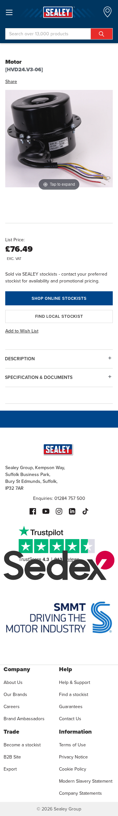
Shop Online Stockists (59, 298)
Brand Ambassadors (24, 718)
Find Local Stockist (59, 316)
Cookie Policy (72, 769)
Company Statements (80, 793)
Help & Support (74, 682)
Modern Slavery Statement (85, 781)
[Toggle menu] (9, 12)
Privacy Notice (73, 757)
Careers (12, 706)
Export (10, 769)
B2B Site (12, 757)
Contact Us (70, 718)
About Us (13, 682)
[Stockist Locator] (107, 14)
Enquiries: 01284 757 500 (59, 498)
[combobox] (59, 34)
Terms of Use (72, 744)
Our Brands (15, 694)
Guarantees (71, 706)
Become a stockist (22, 744)
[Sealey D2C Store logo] (58, 12)
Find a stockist (73, 694)
